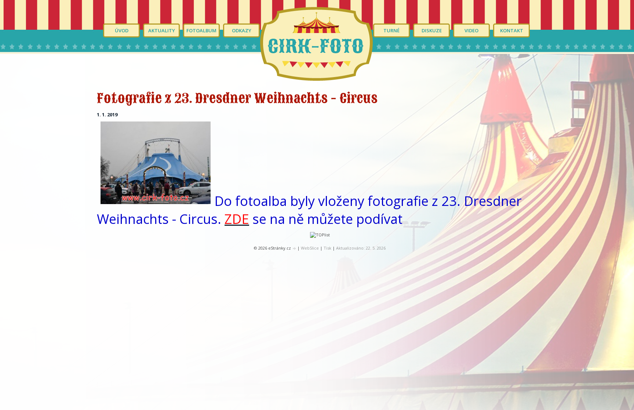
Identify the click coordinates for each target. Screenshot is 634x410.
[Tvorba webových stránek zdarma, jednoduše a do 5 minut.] (294, 248)
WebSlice (310, 248)
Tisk (327, 248)
